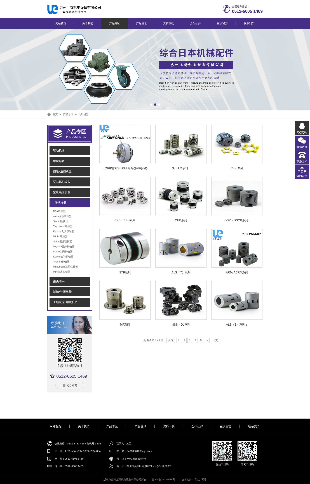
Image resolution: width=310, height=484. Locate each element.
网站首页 (60, 23)
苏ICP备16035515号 (163, 479)
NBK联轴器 (59, 211)
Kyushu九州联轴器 (63, 231)
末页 (215, 340)
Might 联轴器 (60, 236)
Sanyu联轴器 (60, 221)
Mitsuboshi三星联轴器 (65, 266)
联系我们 (249, 23)
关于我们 (87, 23)
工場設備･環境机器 (65, 302)
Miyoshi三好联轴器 (63, 246)
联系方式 (302, 161)
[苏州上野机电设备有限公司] (103, 9)
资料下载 (168, 23)
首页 (55, 114)
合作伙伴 (195, 23)
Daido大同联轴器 (62, 251)
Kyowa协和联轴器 (63, 256)
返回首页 (302, 175)
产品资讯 (141, 23)
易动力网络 (200, 479)
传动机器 (84, 114)
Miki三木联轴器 (61, 271)
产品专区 (114, 23)
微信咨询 (302, 146)
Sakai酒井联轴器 (62, 241)
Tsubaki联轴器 (61, 261)
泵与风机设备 (61, 181)
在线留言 (222, 23)
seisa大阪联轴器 (62, 216)
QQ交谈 (302, 132)
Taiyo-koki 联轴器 (63, 226)
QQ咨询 (72, 385)
